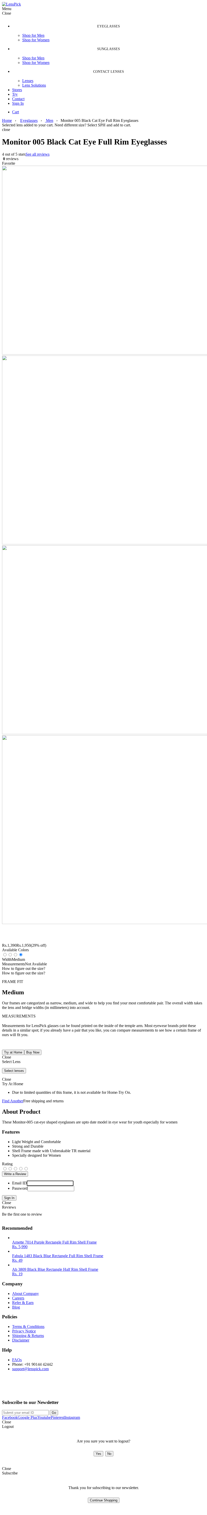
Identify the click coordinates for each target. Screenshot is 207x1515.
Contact (18, 99)
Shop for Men (33, 35)
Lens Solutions (34, 85)
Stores (17, 90)
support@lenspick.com (30, 1369)
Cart (15, 112)
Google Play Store (21, 1389)
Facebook (10, 1417)
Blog (16, 1307)
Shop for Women (35, 40)
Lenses (27, 81)
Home (7, 120)
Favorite (8, 163)
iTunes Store (64, 1389)
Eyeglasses (29, 120)
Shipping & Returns (28, 1335)
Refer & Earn (23, 1302)
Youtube (44, 1417)
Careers (18, 1298)
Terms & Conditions (28, 1326)
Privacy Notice (24, 1331)
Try (15, 94)
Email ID (19, 1183)
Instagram (72, 1417)
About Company (25, 1293)
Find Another (12, 1101)
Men (49, 120)
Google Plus (27, 1417)
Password (20, 1188)
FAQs (17, 1360)
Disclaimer (20, 1340)
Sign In (18, 103)
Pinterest (57, 1417)
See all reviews (37, 154)
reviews (10, 159)
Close (6, 1203)
